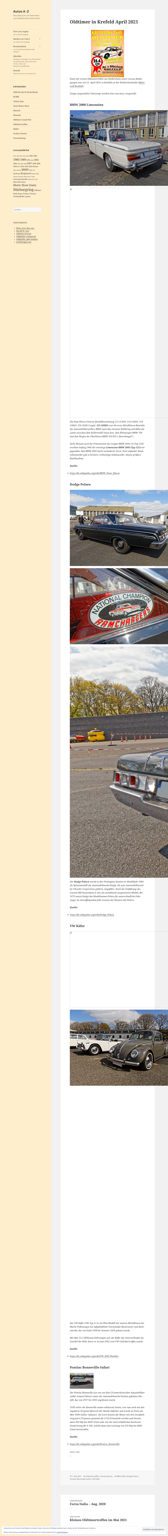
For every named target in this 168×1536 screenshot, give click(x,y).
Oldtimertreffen (20, 124)
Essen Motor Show (21, 106)
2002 (36, 159)
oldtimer (37, 190)
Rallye (16, 129)
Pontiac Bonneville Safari (80, 1479)
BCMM (16, 96)
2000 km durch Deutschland (25, 92)
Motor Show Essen (24, 185)
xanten (28, 196)
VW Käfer (96, 1479)
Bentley (19, 170)
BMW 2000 (120, 1476)
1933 (17, 156)
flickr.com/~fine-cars (25, 228)
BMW (25, 169)
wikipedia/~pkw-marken (27, 239)
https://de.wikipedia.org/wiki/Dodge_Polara (92, 914)
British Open (35, 174)
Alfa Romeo (33, 166)
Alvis (14, 170)
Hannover (31, 179)
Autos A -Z (21, 11)
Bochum (16, 173)
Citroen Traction (18, 176)
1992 (28, 160)
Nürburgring (23, 189)
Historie (16, 110)
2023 (26, 166)
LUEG (36, 179)
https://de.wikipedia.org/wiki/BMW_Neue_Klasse (95, 473)
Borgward (26, 173)
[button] (81, 1381)
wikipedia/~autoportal (26, 236)
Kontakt (24, 72)
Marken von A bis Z (21, 40)
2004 (18, 164)
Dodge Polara (132, 1476)
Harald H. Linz (22, 231)
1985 (16, 159)
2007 (29, 163)
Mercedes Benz (19, 182)
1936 (24, 156)
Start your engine (21, 33)
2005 (22, 164)
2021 (22, 166)
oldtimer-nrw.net (23, 233)
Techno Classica (20, 133)
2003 (15, 163)
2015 (18, 166)
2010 (15, 166)
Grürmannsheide (20, 179)
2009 (38, 163)
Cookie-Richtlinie (62, 1532)
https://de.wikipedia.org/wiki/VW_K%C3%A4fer (94, 1356)
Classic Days (18, 101)
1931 (14, 156)
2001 (32, 160)
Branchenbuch (24, 49)
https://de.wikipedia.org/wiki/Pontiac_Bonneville (95, 1444)
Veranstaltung (19, 138)
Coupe (33, 176)
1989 (23, 159)
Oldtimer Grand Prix (22, 119)
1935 (21, 156)
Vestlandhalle (18, 196)
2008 (34, 163)
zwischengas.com (23, 242)
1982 (31, 156)
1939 (27, 156)
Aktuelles (27, 61)
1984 (35, 156)
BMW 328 (32, 170)
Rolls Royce (18, 193)
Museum (17, 115)
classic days (27, 176)
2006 (25, 164)
